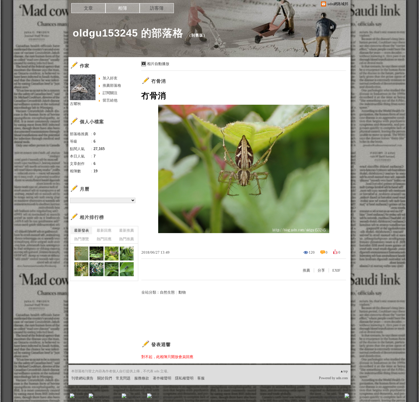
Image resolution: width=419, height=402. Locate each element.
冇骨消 (158, 81)
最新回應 (104, 230)
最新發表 (81, 230)
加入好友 (110, 78)
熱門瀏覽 (81, 239)
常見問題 (123, 378)
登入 (311, 397)
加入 (321, 397)
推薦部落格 (112, 85)
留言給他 (110, 100)
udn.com (342, 378)
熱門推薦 (126, 239)
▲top (344, 371)
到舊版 (197, 35)
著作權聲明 (162, 378)
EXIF (336, 270)
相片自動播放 (158, 64)
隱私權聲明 (184, 378)
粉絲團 (81, 397)
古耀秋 (75, 104)
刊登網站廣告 (82, 378)
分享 (321, 270)
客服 (201, 378)
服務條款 (141, 378)
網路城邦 (335, 397)
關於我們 (104, 378)
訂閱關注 (110, 93)
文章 (88, 8)
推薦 (306, 270)
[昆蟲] (81, 253)
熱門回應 (104, 239)
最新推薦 (126, 230)
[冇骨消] (96, 253)
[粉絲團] (72, 395)
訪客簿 (157, 8)
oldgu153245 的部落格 (128, 33)
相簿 (122, 8)
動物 (182, 292)
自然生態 (167, 292)
